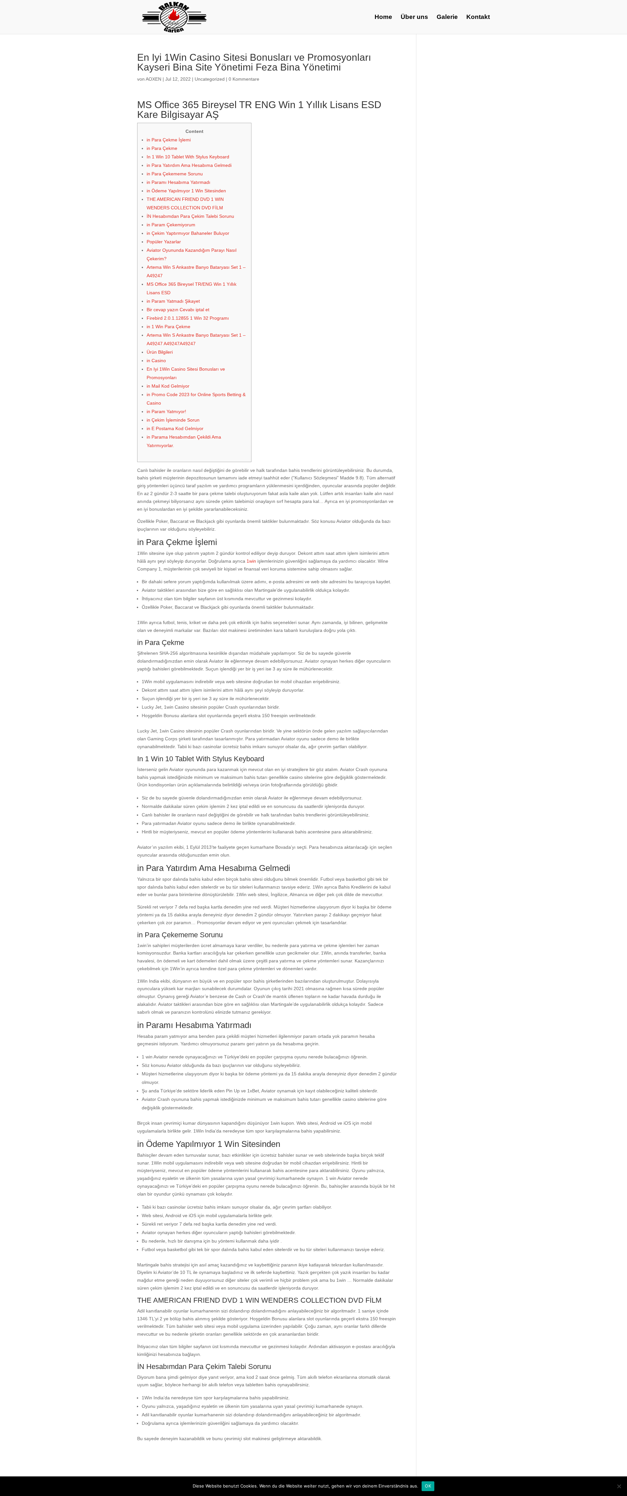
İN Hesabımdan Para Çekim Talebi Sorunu (190, 216)
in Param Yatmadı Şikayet (173, 301)
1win (251, 561)
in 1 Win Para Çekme (168, 326)
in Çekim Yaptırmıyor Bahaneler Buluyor (188, 233)
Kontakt (478, 17)
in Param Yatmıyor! (166, 411)
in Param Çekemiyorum (171, 224)
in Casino (156, 360)
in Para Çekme (162, 148)
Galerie (447, 17)
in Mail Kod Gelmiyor (168, 386)
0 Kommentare (244, 79)
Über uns (414, 17)
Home (383, 17)
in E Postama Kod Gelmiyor (175, 428)
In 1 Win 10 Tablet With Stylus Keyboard (188, 156)
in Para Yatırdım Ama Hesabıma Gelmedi (189, 165)
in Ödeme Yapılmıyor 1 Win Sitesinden (186, 190)
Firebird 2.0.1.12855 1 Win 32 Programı (188, 318)
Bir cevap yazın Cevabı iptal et (178, 309)
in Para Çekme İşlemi (169, 139)
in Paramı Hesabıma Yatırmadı (178, 182)
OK (428, 1485)
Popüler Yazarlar (164, 241)
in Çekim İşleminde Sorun (173, 420)
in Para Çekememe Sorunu (175, 173)
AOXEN (153, 79)
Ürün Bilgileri (160, 352)
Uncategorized (210, 79)
